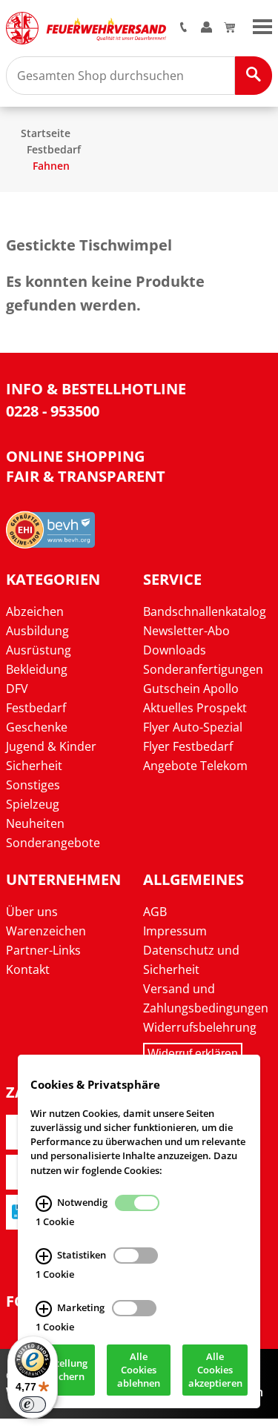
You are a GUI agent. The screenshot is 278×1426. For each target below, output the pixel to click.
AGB (155, 911)
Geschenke (36, 727)
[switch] (32, 1404)
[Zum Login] (206, 28)
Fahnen (51, 166)
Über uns (32, 911)
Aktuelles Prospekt (195, 708)
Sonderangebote (53, 843)
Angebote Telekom (195, 765)
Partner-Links (43, 950)
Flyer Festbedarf (188, 746)
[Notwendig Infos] (44, 1203)
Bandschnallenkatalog (204, 611)
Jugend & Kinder (51, 746)
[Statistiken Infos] (44, 1256)
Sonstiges (33, 785)
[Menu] (262, 25)
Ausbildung (37, 631)
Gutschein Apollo (191, 688)
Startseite (45, 133)
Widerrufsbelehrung (200, 1027)
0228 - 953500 (52, 411)
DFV (17, 688)
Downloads (174, 650)
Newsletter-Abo (186, 631)
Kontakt (28, 969)
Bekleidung (36, 669)
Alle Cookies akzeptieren (215, 1370)
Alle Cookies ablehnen (138, 1370)
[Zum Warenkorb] (229, 28)
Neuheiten (35, 823)
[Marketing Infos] (44, 1309)
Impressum (175, 931)
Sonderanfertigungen (203, 669)
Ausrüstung (38, 650)
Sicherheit (34, 765)
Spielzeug (32, 804)
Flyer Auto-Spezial (192, 727)
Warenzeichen (46, 931)
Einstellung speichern (62, 1370)
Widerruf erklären (193, 1053)
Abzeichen (35, 611)
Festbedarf (54, 149)
